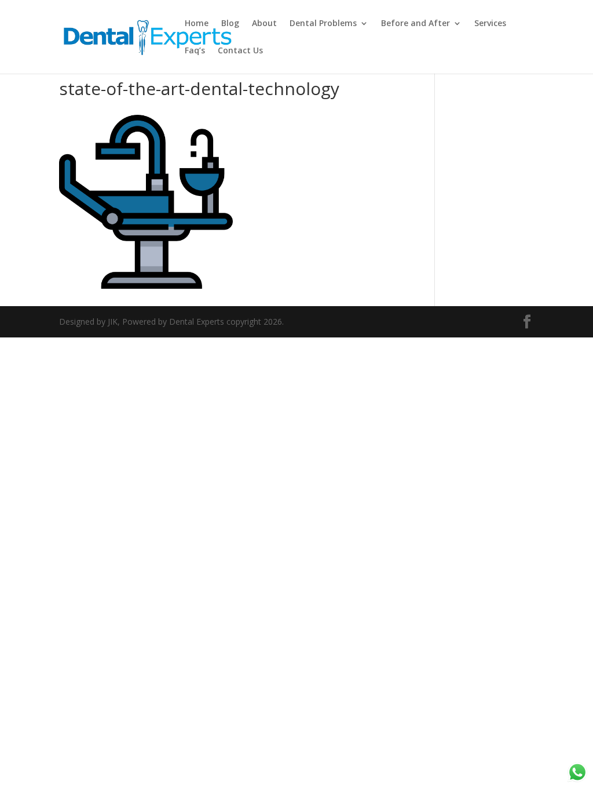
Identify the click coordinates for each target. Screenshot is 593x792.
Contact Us (240, 51)
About (264, 23)
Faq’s (195, 51)
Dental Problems (323, 23)
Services (490, 23)
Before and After (415, 23)
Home (196, 23)
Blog (230, 23)
